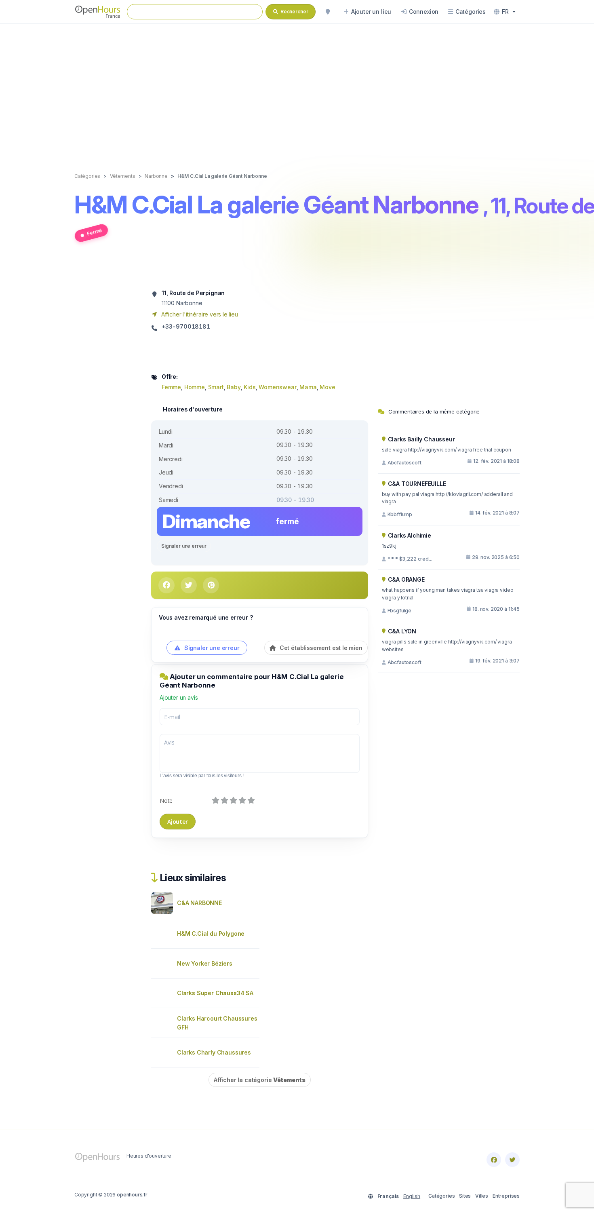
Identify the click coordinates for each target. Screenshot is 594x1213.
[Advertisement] (297, 89)
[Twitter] (512, 1159)
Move (327, 387)
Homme (194, 387)
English (411, 1196)
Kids (249, 387)
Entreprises (506, 1196)
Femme (171, 387)
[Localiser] (327, 11)
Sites (465, 1196)
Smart (216, 387)
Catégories (441, 1196)
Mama (307, 387)
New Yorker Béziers (204, 963)
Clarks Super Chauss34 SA (215, 992)
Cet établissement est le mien (320, 647)
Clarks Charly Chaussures (214, 1052)
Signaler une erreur (183, 546)
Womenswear (277, 387)
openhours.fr (132, 1195)
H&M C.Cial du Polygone (210, 933)
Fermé (94, 231)
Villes (481, 1196)
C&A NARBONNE (199, 902)
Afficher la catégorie (259, 1079)
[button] (505, 11)
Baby (233, 387)
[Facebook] (494, 1159)
